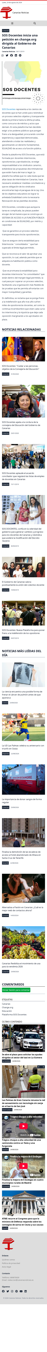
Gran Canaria (7, 1110)
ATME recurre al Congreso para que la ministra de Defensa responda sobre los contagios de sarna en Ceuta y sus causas (22, 1221)
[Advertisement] (23, 1328)
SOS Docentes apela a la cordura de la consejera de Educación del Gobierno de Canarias (21, 425)
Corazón (5, 915)
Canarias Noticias (8, 51)
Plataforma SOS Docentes (14, 1014)
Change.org (7, 1007)
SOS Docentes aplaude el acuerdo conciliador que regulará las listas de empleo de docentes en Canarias (23, 476)
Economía (6, 1186)
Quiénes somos (8, 1259)
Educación (7, 1011)
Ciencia (5, 703)
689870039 (14, 1277)
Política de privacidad (11, 1263)
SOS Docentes (8, 109)
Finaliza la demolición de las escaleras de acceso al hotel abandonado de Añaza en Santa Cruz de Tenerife (21, 854)
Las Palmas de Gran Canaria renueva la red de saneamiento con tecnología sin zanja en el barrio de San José (23, 1103)
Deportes (6, 754)
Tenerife (5, 863)
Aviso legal (6, 1267)
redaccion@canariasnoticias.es (21, 1280)
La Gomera (6, 1061)
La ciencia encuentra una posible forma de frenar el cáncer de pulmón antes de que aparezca (22, 694)
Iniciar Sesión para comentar (16, 990)
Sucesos (5, 1149)
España (5, 1228)
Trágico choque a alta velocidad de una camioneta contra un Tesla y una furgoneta (21, 1143)
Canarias (6, 31)
